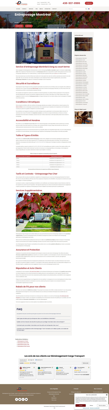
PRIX (37, 8)
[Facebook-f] (16, 399)
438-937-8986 (71, 3)
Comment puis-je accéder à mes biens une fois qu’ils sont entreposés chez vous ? (38, 325)
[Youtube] (26, 399)
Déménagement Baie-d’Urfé (23, 342)
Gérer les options (102, 405)
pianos (56, 73)
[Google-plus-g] (23, 399)
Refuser (91, 405)
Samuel (42, 367)
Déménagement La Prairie (23, 341)
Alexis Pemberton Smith (28, 367)
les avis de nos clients (34, 271)
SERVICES (31, 8)
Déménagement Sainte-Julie (23, 344)
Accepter (80, 405)
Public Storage (35, 88)
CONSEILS (24, 8)
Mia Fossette (80, 367)
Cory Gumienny (62, 367)
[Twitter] (19, 399)
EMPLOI (41, 8)
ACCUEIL (18, 8)
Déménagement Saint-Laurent (24, 346)
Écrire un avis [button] (85, 363)
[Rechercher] (86, 9)
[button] (106, 394)
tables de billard (19, 106)
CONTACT (54, 8)
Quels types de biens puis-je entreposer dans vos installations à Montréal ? (36, 318)
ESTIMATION (47, 8)
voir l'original (68, 374)
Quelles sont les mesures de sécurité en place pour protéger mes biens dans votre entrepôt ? (41, 322)
